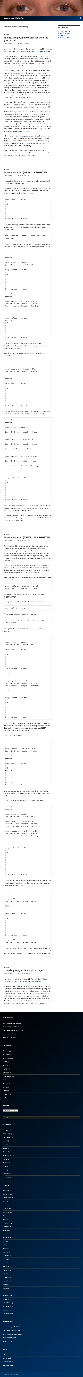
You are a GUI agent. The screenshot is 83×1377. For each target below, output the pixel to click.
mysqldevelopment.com (18, 131)
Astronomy (6, 1054)
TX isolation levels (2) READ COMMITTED (25, 172)
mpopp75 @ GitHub (64, 33)
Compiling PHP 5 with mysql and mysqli (24, 970)
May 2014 (6, 1205)
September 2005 (8, 1313)
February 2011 (7, 1256)
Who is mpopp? (72, 18)
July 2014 (5, 1201)
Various (5, 1087)
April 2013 (6, 1219)
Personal (6, 1072)
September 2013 (8, 1212)
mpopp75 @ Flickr (63, 37)
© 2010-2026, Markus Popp (10, 1374)
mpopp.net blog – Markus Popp (13, 18)
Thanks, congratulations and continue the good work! (26, 39)
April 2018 (6, 1190)
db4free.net (26, 136)
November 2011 (8, 1237)
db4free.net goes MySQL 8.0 (12, 1023)
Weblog (25, 986)
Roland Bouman (31, 51)
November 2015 (8, 1198)
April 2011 (6, 1248)
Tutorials (6, 1083)
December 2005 (8, 1303)
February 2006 (7, 1295)
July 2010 (6, 1274)
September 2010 (8, 1266)
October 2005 (7, 1310)
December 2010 (8, 1259)
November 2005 (8, 1306)
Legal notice (62, 18)
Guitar (5, 1062)
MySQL (5, 1069)
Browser (6, 1094)
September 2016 (8, 1194)
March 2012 (6, 1230)
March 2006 (6, 1292)
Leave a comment (25, 43)
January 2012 (7, 1234)
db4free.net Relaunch (9, 1034)
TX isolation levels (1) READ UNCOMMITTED (27, 537)
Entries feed (7, 1358)
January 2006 (7, 1299)
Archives (6, 34)
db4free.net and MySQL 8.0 (11, 1027)
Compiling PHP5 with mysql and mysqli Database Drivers (23, 981)
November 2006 (8, 1281)
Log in (5, 1354)
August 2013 (7, 1216)
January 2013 (7, 1227)
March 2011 (6, 1252)
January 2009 (7, 1277)
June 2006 (6, 1285)
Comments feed (8, 1362)
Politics (5, 1080)
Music (4, 1065)
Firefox (7, 1098)
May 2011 (6, 1245)
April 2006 (6, 1288)
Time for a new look (9, 1037)
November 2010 (8, 1263)
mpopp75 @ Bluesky (64, 32)
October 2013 (7, 1208)
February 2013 (7, 1223)
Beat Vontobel (45, 51)
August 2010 (7, 1270)
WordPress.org (8, 1365)
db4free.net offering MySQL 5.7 (13, 1030)
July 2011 (5, 1241)
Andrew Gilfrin (38, 59)
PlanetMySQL (7, 1076)
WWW (5, 1091)
